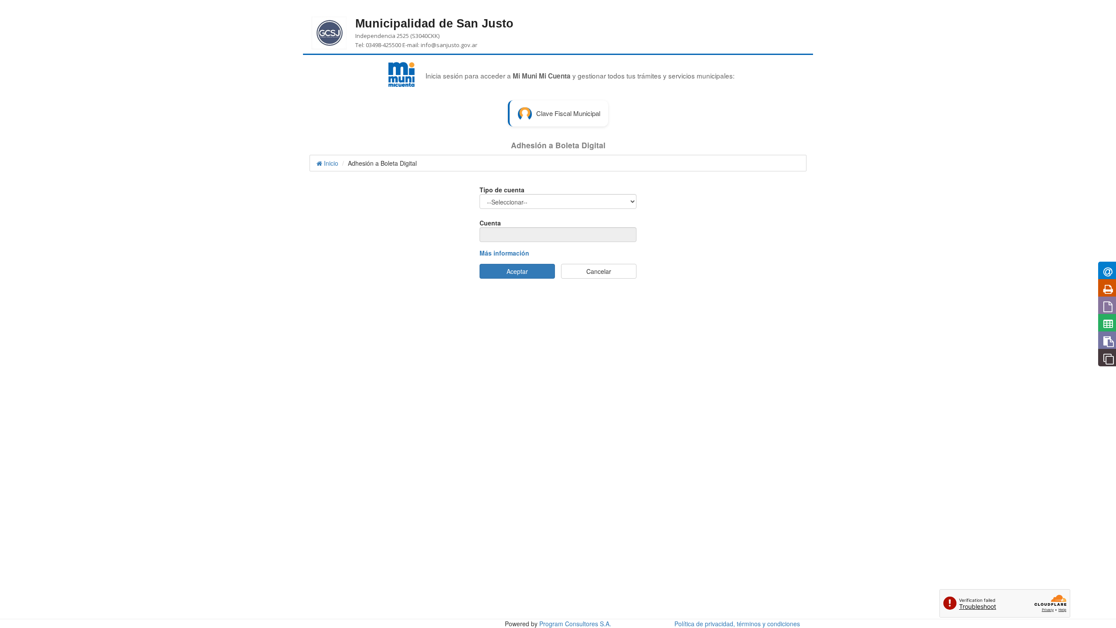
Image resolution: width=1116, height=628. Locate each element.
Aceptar (517, 271)
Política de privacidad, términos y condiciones (737, 623)
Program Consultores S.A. (575, 623)
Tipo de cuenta (502, 189)
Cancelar (598, 271)
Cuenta (490, 222)
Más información (504, 253)
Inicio (330, 163)
